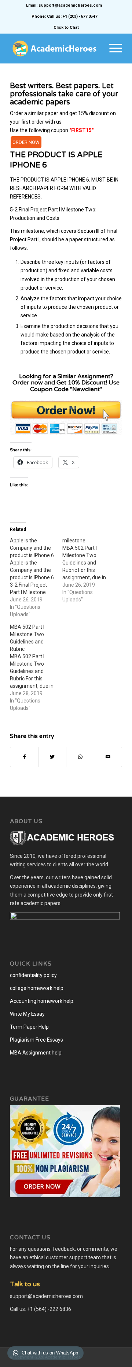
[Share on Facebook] (24, 757)
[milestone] (88, 570)
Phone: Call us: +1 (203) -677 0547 (64, 16)
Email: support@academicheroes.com (64, 5)
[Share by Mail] (108, 757)
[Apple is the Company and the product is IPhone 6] (36, 577)
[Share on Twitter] (52, 757)
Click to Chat (66, 27)
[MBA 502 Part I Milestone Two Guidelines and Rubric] (36, 667)
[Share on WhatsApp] (80, 757)
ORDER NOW (26, 142)
